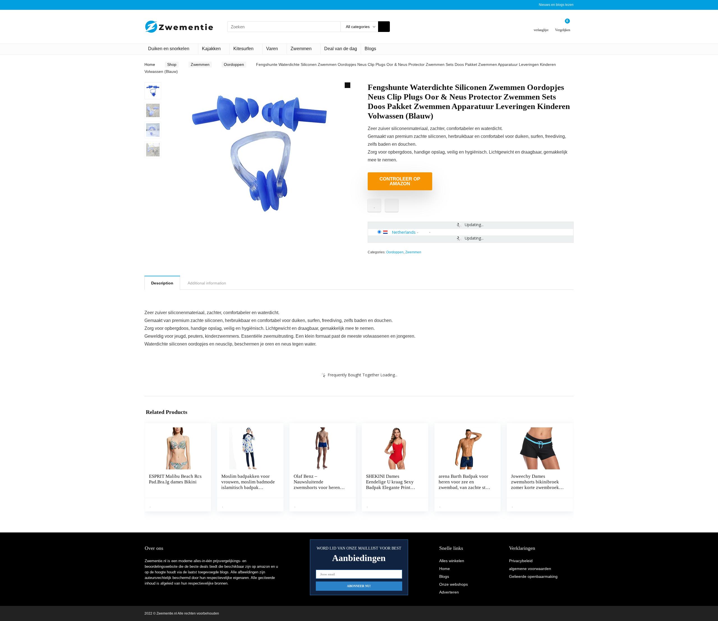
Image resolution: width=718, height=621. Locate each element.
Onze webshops (453, 584)
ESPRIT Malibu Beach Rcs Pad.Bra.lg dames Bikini (175, 479)
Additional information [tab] (207, 283)
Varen (272, 48)
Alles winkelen (451, 561)
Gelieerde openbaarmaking (533, 576)
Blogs (370, 48)
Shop (171, 64)
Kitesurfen (243, 48)
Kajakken (211, 48)
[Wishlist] (541, 24)
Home (149, 64)
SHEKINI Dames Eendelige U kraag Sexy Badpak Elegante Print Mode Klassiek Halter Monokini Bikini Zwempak (393, 487)
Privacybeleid (521, 561)
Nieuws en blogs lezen (556, 5)
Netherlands (404, 232)
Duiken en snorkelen (168, 48)
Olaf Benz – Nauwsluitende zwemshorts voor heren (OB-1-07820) (317, 485)
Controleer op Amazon (399, 181)
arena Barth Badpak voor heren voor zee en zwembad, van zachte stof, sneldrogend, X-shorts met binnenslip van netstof (465, 487)
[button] (347, 85)
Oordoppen (234, 64)
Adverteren (449, 592)
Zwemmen (301, 48)
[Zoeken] (384, 26)
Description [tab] (162, 283)
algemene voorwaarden (530, 568)
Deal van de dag (340, 48)
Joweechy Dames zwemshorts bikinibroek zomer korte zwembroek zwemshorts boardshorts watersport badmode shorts (538, 487)
